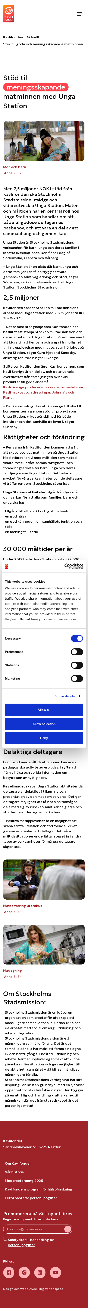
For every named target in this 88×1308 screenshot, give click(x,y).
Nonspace (55, 1289)
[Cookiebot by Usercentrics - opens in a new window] (64, 566)
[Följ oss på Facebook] (8, 1272)
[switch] (77, 651)
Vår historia (14, 1172)
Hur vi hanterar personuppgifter (31, 1198)
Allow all (44, 710)
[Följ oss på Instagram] (24, 1272)
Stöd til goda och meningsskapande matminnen (43, 44)
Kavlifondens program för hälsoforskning (38, 1189)
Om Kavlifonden (18, 1163)
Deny (44, 738)
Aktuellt (33, 37)
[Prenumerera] (67, 1229)
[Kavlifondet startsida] (8, 13)
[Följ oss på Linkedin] (39, 1272)
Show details (65, 696)
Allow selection (44, 724)
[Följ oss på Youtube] (55, 1272)
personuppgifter (21, 1245)
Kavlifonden (13, 37)
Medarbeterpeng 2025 (24, 1180)
